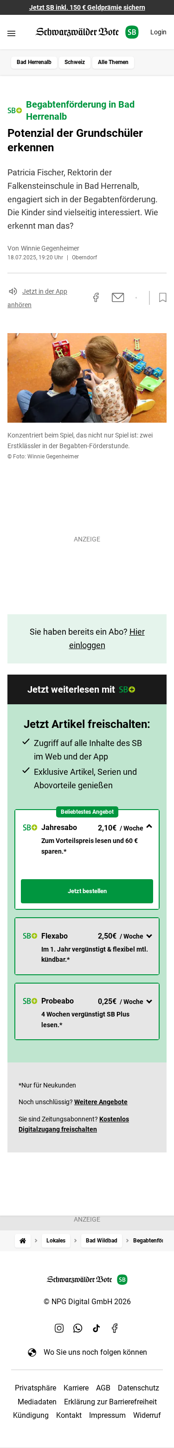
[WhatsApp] (78, 1327)
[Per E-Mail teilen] (118, 297)
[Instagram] (59, 1327)
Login (158, 32)
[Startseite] (23, 1241)
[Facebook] (115, 1327)
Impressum (107, 1415)
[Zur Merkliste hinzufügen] (160, 298)
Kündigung (31, 1415)
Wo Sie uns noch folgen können (95, 1352)
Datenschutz (138, 1388)
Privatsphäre (35, 1388)
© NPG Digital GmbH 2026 (87, 1301)
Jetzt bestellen (87, 891)
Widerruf (147, 1415)
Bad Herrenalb (34, 62)
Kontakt (69, 1415)
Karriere (76, 1388)
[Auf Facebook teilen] (96, 297)
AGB (103, 1388)
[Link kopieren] (79, 298)
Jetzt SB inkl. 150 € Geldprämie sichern (87, 7)
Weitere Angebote (101, 1102)
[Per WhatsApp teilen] (136, 297)
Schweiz (74, 62)
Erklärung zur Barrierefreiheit (110, 1401)
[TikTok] (96, 1327)
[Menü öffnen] (11, 33)
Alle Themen (113, 62)
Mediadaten (37, 1401)
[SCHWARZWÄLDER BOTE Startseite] (87, 32)
